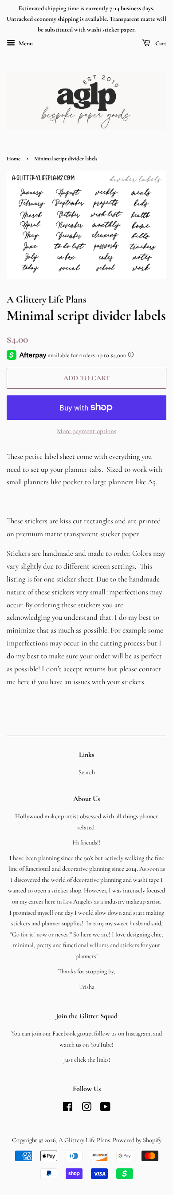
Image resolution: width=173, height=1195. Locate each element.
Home (13, 158)
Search (87, 772)
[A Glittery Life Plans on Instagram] (86, 1108)
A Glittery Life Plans (84, 1140)
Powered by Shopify (137, 1140)
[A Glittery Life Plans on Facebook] (68, 1108)
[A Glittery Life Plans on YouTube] (105, 1108)
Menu (25, 44)
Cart (160, 44)
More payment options (86, 431)
